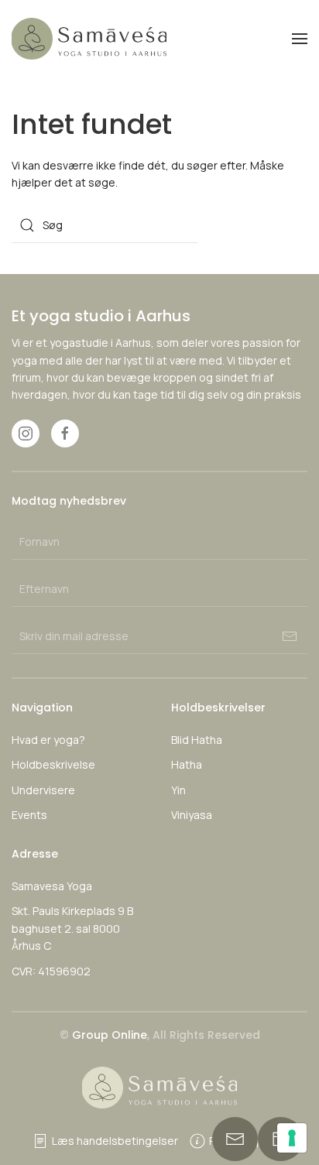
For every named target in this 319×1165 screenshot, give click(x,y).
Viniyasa (191, 814)
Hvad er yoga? (48, 739)
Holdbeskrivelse (53, 764)
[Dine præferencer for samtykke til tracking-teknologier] (292, 1138)
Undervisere (43, 790)
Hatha (186, 764)
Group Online (109, 1035)
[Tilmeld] (289, 636)
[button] (299, 38)
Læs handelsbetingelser (115, 1140)
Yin (178, 790)
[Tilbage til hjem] (89, 38)
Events (29, 814)
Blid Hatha (196, 739)
